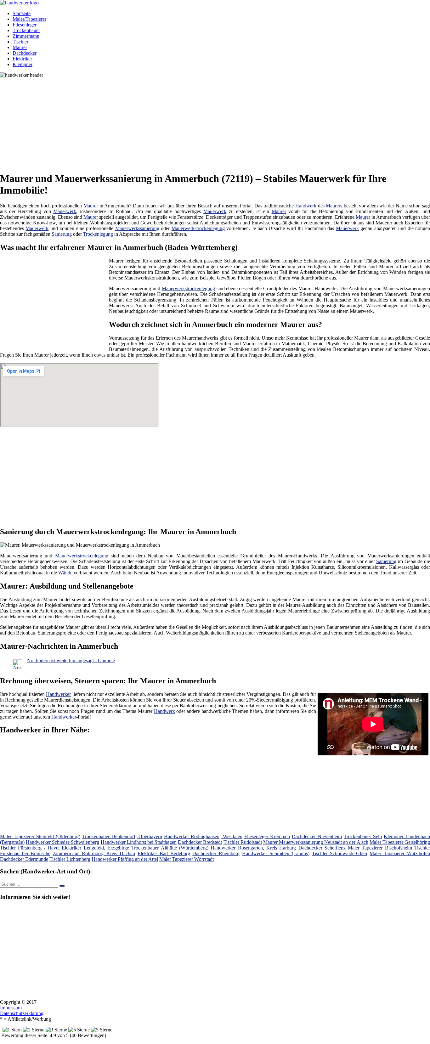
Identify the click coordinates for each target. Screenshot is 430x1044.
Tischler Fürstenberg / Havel (29, 847)
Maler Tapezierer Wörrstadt (186, 859)
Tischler (20, 41)
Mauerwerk (64, 211)
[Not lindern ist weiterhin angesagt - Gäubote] (17, 667)
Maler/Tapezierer (29, 19)
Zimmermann (26, 36)
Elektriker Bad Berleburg (164, 853)
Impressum (11, 1007)
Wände (65, 572)
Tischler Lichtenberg (69, 859)
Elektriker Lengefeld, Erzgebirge (95, 847)
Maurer (20, 47)
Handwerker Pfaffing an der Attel (125, 859)
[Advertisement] (193, 122)
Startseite (22, 13)
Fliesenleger (25, 24)
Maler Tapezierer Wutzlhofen (400, 853)
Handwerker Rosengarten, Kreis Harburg (253, 847)
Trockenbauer (26, 30)
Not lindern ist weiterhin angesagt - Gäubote (71, 660)
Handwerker (58, 694)
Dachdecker (25, 53)
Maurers (334, 205)
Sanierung (62, 234)
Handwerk (305, 205)
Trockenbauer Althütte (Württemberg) (169, 847)
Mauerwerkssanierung (137, 228)
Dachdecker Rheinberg (216, 853)
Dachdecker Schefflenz (322, 847)
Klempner (22, 64)
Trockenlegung (98, 234)
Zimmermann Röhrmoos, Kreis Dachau (94, 853)
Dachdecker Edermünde (24, 859)
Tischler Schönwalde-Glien (339, 853)
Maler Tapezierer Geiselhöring (400, 842)
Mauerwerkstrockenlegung (198, 228)
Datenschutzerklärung (21, 1013)
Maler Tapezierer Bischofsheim (380, 847)
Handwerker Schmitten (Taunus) (275, 853)
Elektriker (22, 58)
